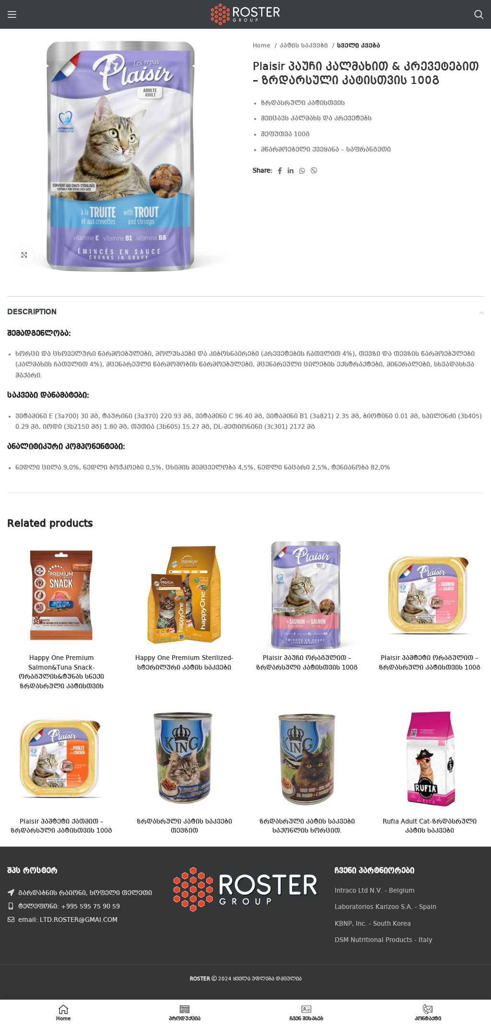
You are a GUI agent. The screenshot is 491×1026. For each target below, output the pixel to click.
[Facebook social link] (280, 171)
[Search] (479, 14)
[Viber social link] (314, 171)
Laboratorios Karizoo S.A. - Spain (385, 907)
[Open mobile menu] (12, 14)
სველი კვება (358, 46)
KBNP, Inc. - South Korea (373, 923)
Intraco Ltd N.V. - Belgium (375, 890)
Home (262, 46)
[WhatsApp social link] (302, 171)
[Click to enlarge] (24, 255)
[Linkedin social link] (290, 171)
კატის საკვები (305, 46)
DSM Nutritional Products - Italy (384, 940)
